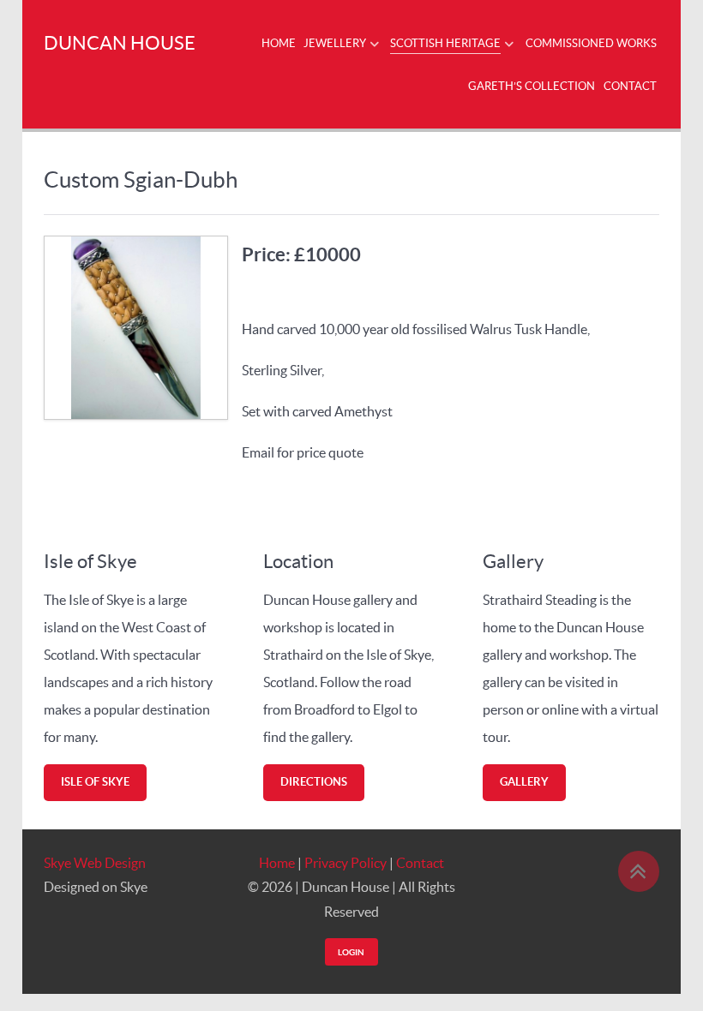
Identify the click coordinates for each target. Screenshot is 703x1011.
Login (351, 952)
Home (277, 862)
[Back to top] (638, 871)
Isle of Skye (95, 781)
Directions (313, 781)
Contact (420, 862)
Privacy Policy (345, 862)
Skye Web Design (95, 862)
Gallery (524, 781)
